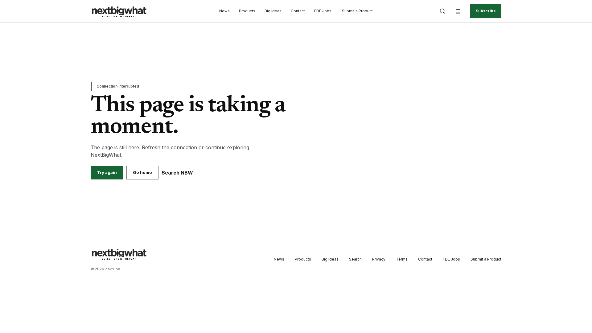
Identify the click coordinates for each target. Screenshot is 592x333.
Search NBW (177, 173)
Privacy (378, 259)
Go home (142, 172)
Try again (107, 172)
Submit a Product (357, 11)
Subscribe (486, 11)
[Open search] (442, 11)
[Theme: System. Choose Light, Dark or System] (458, 11)
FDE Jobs (322, 11)
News (224, 11)
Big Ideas (273, 11)
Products (247, 11)
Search (355, 259)
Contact (298, 11)
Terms (402, 259)
